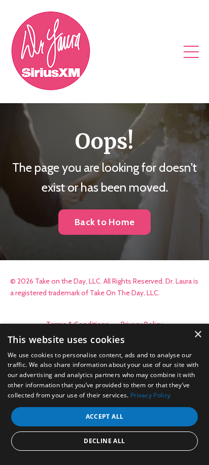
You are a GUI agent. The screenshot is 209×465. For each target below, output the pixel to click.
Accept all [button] (105, 416)
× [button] (197, 334)
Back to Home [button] (104, 222)
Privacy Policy (150, 395)
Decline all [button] (104, 441)
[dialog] (104, 394)
